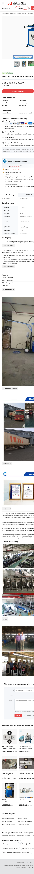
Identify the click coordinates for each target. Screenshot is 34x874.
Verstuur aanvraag (18, 91)
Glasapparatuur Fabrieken (10, 844)
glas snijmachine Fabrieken (10, 848)
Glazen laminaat (22, 818)
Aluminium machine (23, 825)
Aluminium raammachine (25, 821)
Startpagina (5, 13)
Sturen (18, 716)
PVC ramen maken (7, 821)
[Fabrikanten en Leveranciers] (17, 3)
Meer (3, 856)
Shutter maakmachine (8, 818)
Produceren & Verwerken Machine (18, 13)
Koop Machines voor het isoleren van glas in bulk (16, 852)
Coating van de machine (8, 825)
